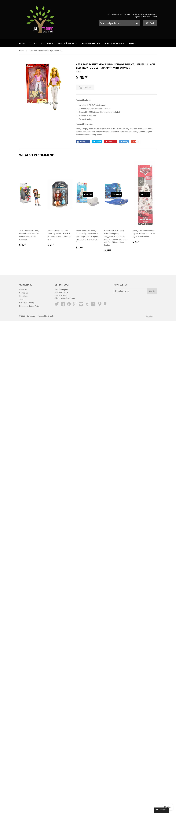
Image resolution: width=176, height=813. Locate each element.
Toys (32, 43)
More (131, 43)
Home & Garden (90, 43)
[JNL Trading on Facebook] (63, 305)
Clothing (46, 43)
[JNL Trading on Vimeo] (99, 305)
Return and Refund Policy (29, 306)
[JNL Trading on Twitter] (57, 305)
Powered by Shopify (46, 316)
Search (22, 299)
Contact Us (23, 293)
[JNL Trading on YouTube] (93, 305)
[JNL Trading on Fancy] (105, 305)
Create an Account (150, 17)
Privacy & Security (26, 303)
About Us (23, 290)
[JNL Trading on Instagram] (81, 305)
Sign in (137, 17)
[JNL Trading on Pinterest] (69, 305)
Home (22, 43)
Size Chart (23, 296)
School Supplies (114, 43)
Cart (151, 23)
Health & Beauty (67, 43)
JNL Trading (30, 316)
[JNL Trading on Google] (75, 305)
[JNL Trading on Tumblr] (87, 305)
